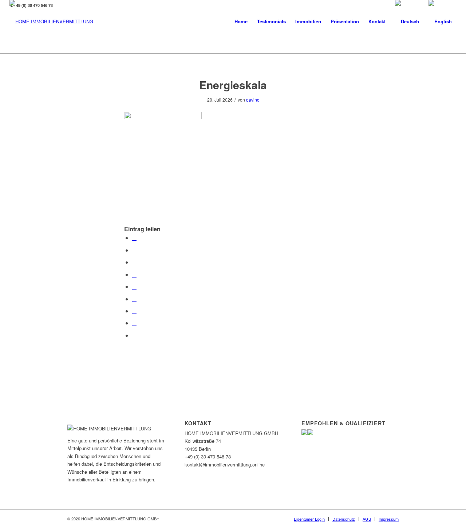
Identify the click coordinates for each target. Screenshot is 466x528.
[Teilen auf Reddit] (134, 323)
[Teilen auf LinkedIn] (134, 286)
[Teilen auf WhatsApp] (134, 262)
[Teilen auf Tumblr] (134, 299)
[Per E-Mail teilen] (134, 335)
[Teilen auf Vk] (134, 311)
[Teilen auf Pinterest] (134, 274)
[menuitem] (241, 21)
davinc (252, 99)
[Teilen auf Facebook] (134, 237)
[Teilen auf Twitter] (134, 250)
